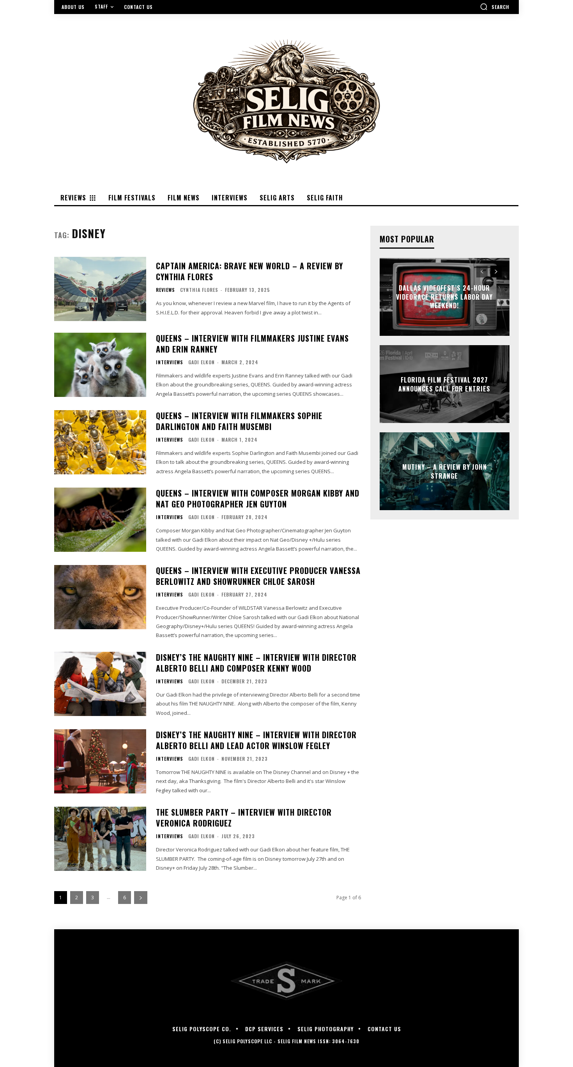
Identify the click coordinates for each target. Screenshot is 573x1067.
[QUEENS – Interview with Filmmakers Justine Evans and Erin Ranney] (100, 365)
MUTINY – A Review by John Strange (444, 471)
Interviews (169, 362)
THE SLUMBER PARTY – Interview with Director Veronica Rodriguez (244, 817)
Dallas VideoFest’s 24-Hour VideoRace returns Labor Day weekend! (444, 297)
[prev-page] (482, 271)
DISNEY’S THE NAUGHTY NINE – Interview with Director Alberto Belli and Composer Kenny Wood (256, 662)
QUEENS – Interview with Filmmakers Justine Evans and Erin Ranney (252, 343)
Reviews (165, 290)
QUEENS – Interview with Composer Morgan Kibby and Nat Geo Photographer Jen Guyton (257, 498)
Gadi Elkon (201, 362)
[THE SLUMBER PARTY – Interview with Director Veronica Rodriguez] (100, 839)
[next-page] (140, 897)
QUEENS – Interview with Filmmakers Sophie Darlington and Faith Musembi (239, 421)
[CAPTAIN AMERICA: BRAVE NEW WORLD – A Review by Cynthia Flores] (100, 289)
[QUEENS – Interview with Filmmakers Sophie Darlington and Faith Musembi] (100, 442)
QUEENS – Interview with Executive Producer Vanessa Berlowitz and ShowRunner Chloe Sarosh (258, 576)
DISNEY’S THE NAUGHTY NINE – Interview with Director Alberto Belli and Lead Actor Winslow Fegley (256, 740)
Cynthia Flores (199, 289)
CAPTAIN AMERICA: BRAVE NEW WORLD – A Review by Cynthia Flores (249, 271)
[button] (494, 7)
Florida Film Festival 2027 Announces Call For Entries (444, 384)
